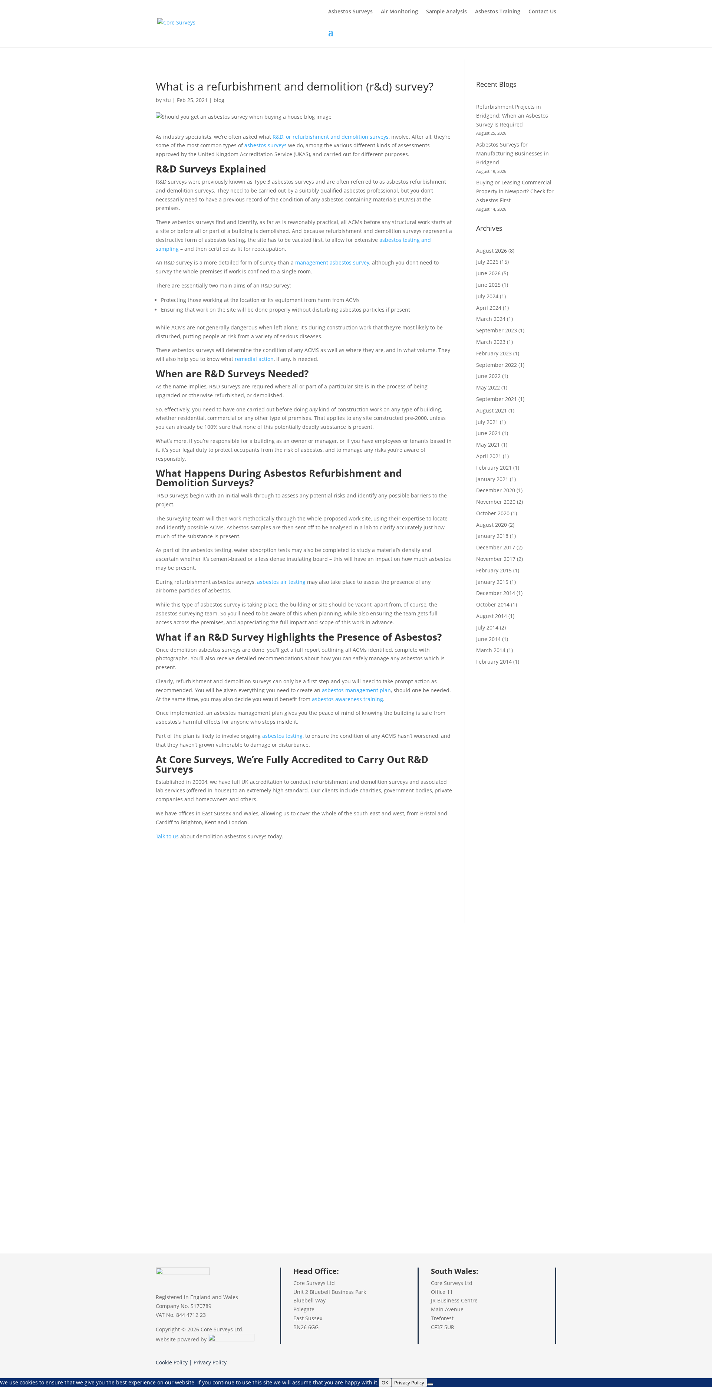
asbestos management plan (356, 690)
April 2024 (488, 307)
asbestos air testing (281, 581)
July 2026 (487, 261)
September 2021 (496, 398)
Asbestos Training (497, 12)
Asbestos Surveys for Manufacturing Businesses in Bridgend (512, 153)
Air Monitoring (399, 12)
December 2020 (495, 490)
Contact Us (542, 12)
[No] (430, 1384)
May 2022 (488, 387)
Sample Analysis (446, 12)
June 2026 (488, 273)
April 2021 (488, 456)
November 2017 (495, 558)
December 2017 (495, 547)
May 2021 (488, 444)
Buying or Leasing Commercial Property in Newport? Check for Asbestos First (515, 191)
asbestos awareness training (347, 699)
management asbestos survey (332, 262)
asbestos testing (282, 735)
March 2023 (490, 341)
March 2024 (490, 318)
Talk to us (167, 836)
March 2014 (490, 650)
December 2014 (495, 592)
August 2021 (491, 410)
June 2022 (488, 375)
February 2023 (494, 353)
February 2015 (494, 570)
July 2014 (487, 627)
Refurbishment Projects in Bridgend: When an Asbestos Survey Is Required (512, 115)
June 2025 (488, 284)
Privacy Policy (210, 1362)
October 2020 (493, 513)
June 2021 (488, 433)
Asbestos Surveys (350, 12)
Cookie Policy (172, 1362)
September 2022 (496, 364)
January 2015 (492, 581)
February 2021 (494, 467)
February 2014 (494, 661)
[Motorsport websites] (231, 1339)
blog (219, 99)
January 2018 (492, 535)
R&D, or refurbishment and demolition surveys (331, 136)
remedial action (254, 358)
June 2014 (488, 638)
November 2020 (495, 501)
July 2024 (487, 296)
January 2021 (492, 479)
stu (167, 99)
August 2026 (491, 250)
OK (385, 1382)
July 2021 (487, 421)
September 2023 (496, 330)
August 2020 (491, 524)
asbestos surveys (265, 145)
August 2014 (491, 615)
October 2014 (493, 604)
